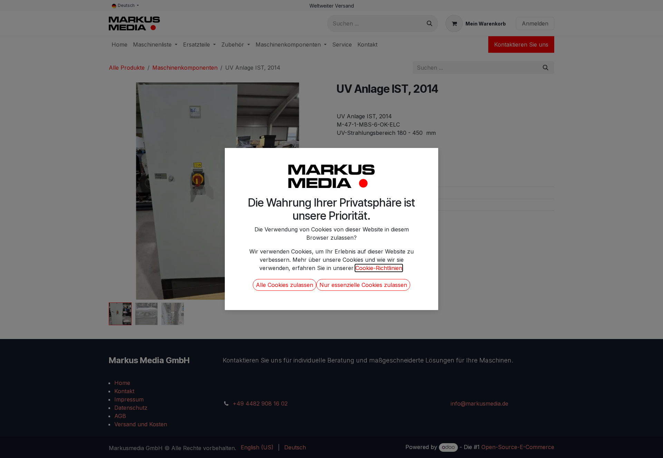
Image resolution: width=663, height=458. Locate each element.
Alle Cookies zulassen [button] (284, 284)
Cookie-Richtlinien (378, 268)
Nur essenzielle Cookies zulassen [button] (363, 284)
